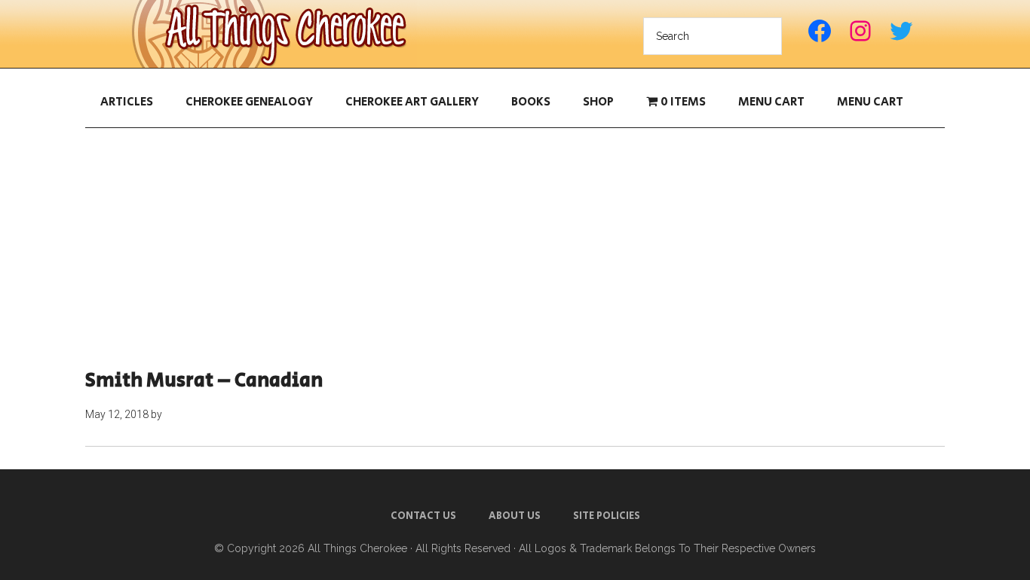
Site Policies (606, 516)
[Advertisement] (515, 248)
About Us (515, 516)
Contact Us (423, 516)
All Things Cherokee (273, 34)
